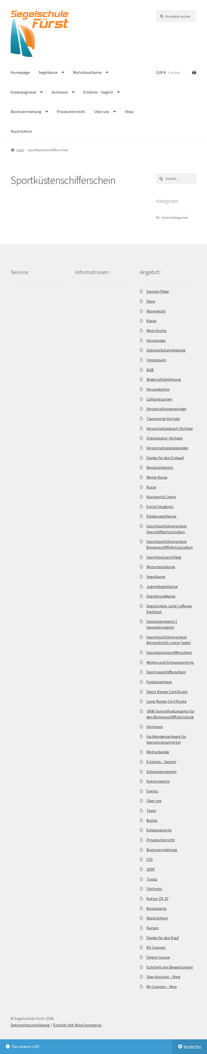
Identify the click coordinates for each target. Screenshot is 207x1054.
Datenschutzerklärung (166, 350)
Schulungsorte (159, 829)
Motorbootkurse (87, 72)
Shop (129, 111)
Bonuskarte (156, 908)
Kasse (151, 320)
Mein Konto (156, 330)
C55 (149, 859)
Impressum (156, 359)
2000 (150, 869)
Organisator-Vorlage (164, 438)
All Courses (156, 947)
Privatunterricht (71, 111)
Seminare (59, 92)
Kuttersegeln (158, 781)
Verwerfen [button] (192, 1046)
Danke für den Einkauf (165, 457)
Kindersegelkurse (161, 516)
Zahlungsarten (159, 399)
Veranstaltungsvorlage (166, 408)
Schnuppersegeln (161, 771)
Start (20, 150)
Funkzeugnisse (23, 92)
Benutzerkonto (159, 467)
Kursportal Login (161, 496)
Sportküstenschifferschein (169, 652)
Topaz (151, 879)
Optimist (154, 888)
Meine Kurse (156, 477)
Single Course (158, 957)
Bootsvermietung (26, 111)
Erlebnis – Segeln (98, 92)
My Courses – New (161, 986)
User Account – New (163, 976)
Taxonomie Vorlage (163, 418)
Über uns (101, 111)
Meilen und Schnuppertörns (170, 662)
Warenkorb (156, 311)
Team (151, 810)
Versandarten (158, 389)
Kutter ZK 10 (157, 898)
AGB (150, 369)
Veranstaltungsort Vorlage (169, 428)
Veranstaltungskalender (167, 447)
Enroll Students (160, 506)
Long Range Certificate (166, 701)
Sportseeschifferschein (166, 671)
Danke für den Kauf (162, 937)
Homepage (20, 72)
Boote (151, 820)
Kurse (151, 487)
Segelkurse (48, 72)
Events (152, 791)
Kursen (152, 927)
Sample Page (157, 291)
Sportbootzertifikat (164, 557)
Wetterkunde (157, 751)
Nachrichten (21, 131)
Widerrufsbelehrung (163, 379)
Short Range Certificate (167, 691)
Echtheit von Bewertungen (169, 967)
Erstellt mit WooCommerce (77, 1024)
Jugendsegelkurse (162, 586)
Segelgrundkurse (160, 596)
